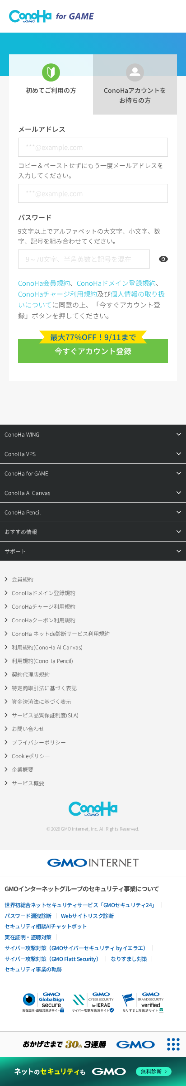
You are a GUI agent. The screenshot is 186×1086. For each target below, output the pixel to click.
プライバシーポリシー (39, 742)
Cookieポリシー (31, 755)
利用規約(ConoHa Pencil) (42, 660)
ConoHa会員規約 (44, 283)
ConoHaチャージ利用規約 (57, 293)
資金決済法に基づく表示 (41, 701)
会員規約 (22, 579)
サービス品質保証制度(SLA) (45, 715)
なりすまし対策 (129, 958)
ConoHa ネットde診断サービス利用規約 (61, 633)
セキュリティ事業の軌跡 (33, 969)
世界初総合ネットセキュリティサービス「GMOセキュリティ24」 (81, 904)
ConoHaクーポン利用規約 (43, 620)
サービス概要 (28, 783)
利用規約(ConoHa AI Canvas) (47, 647)
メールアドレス (41, 129)
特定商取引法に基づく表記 (44, 688)
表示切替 (163, 259)
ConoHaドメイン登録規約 (116, 283)
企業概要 (22, 769)
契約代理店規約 (31, 674)
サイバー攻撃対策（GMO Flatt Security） (53, 958)
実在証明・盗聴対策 (28, 937)
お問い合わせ (28, 728)
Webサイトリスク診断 (87, 915)
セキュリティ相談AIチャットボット (46, 926)
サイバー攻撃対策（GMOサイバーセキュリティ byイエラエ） (76, 947)
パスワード (35, 217)
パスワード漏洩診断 (28, 915)
